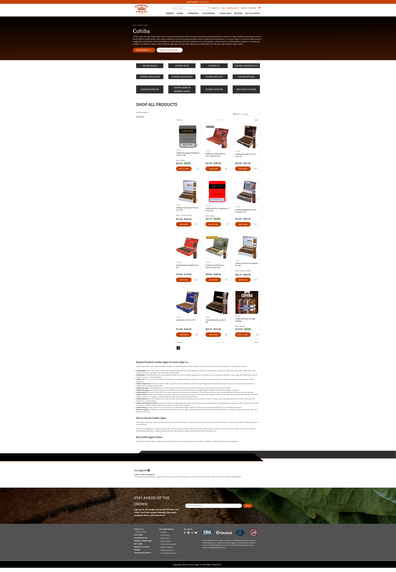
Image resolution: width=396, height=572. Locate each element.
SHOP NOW (213, 169)
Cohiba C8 (195, 379)
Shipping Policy (166, 541)
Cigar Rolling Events (142, 553)
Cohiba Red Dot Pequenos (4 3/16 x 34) (217, 209)
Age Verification (140, 538)
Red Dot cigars (185, 392)
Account (163, 532)
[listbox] (250, 114)
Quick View (187, 137)
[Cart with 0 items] (259, 8)
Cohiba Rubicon (156, 399)
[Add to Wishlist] (198, 169)
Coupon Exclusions (167, 550)
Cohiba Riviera (152, 394)
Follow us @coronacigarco (145, 474)
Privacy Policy (165, 535)
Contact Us (139, 529)
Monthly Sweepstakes (143, 541)
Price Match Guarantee (168, 544)
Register (252, 8)
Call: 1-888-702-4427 (229, 8)
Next (256, 120)
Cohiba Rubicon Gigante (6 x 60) (187, 266)
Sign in (243, 8)
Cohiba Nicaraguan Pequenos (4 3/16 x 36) (187, 154)
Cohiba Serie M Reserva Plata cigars (171, 403)
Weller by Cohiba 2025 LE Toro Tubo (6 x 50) (215, 155)
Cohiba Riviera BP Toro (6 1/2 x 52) (245, 155)
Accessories (209, 13)
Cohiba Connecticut (158, 384)
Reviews (238, 13)
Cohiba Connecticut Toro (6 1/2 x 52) (187, 209)
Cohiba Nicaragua (196, 390)
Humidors (193, 13)
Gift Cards (138, 544)
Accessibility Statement (169, 553)
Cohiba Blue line (154, 375)
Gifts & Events (252, 13)
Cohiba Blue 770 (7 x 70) (185, 320)
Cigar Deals (225, 13)
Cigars (179, 13)
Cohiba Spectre (153, 407)
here (242, 545)
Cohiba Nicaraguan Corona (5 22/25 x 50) (245, 211)
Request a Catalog (142, 547)
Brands (170, 13)
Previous (179, 120)
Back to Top (177, 348)
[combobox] (191, 8)
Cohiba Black (210, 371)
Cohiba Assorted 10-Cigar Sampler (245, 320)
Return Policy (165, 538)
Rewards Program (167, 547)
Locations (138, 535)
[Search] (209, 8)
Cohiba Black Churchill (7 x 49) (216, 321)
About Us (216, 8)
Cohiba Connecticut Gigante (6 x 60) (246, 264)
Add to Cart (184, 169)
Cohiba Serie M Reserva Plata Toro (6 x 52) (215, 266)
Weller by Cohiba (158, 410)
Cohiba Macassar (155, 388)
